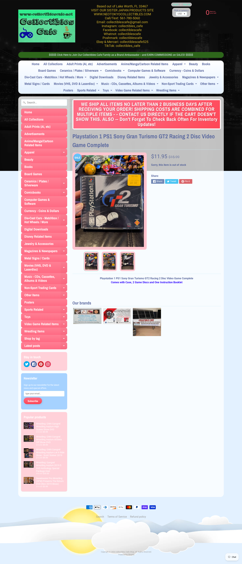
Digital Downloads (101, 77)
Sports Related (88, 91)
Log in (175, 4)
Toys (108, 91)
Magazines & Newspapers (200, 77)
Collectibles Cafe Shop (125, 552)
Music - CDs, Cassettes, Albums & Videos (130, 84)
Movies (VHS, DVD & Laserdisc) (76, 84)
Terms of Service (117, 516)
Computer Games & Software (146, 70)
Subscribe (33, 401)
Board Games (47, 70)
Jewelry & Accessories (163, 77)
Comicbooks (115, 71)
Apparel (179, 64)
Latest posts (45, 346)
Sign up (186, 4)
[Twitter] (27, 364)
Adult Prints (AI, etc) (80, 64)
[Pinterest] (41, 364)
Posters (68, 90)
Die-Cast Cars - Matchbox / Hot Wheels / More (56, 77)
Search (100, 516)
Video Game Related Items (134, 91)
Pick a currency (181, 10)
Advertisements (107, 64)
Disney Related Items (131, 77)
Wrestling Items (168, 91)
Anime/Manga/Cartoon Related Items (144, 64)
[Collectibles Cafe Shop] (46, 26)
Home (35, 64)
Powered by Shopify (126, 555)
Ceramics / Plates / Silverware (81, 71)
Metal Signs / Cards (37, 83)
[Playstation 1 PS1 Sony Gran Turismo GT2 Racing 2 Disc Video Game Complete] (91, 261)
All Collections (53, 64)
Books (206, 64)
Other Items (209, 84)
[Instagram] (48, 364)
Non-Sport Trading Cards (180, 84)
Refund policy (138, 516)
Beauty (193, 64)
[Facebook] (34, 364)
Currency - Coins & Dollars (186, 70)
